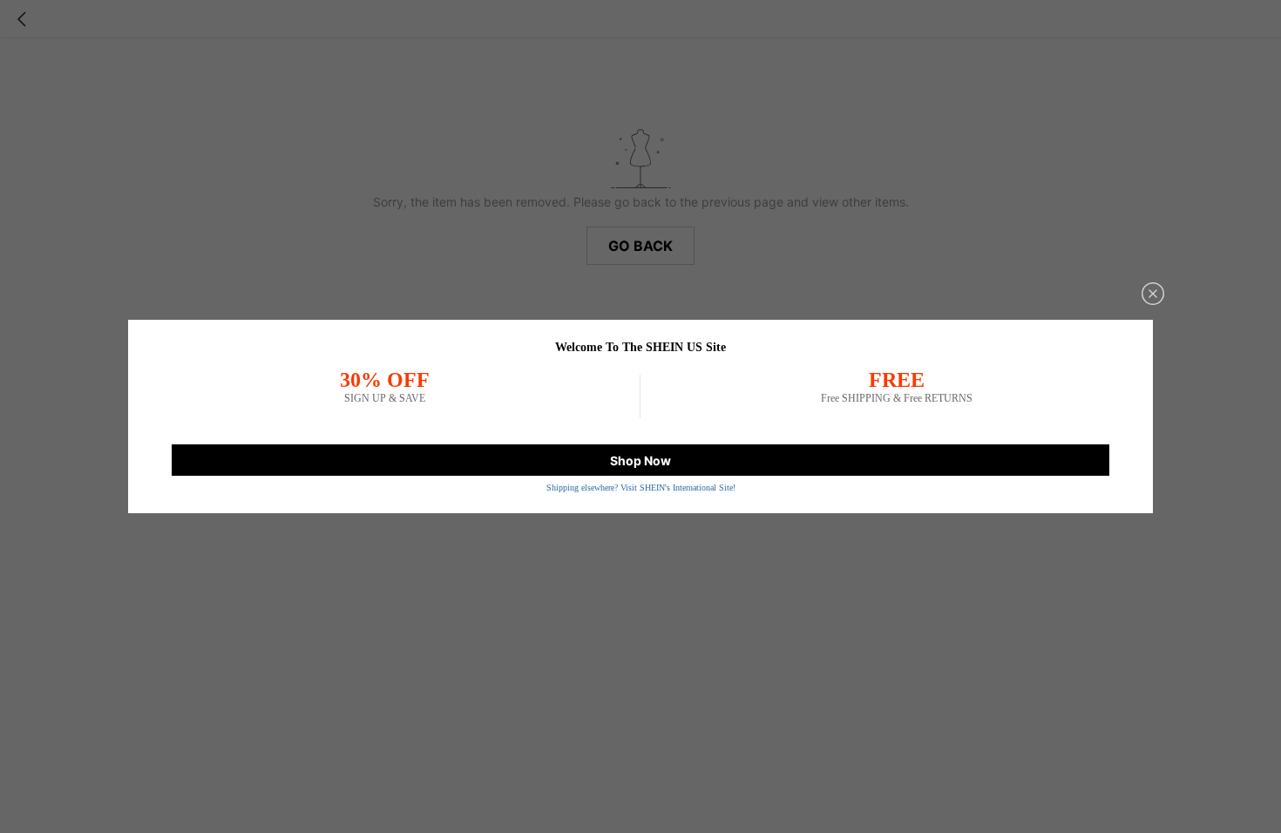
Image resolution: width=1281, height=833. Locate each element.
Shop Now (640, 460)
